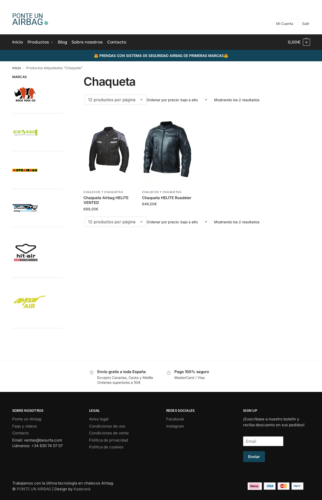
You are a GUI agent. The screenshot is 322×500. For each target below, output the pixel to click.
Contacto (20, 433)
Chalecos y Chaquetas (103, 192)
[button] (299, 42)
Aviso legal (98, 419)
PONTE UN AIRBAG (34, 489)
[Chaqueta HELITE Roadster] (167, 149)
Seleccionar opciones (109, 207)
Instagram (175, 426)
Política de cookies (106, 447)
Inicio (16, 68)
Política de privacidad (108, 440)
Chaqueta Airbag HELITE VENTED (106, 200)
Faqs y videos (24, 426)
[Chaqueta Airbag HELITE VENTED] (108, 149)
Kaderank (82, 489)
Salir (305, 23)
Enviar (254, 456)
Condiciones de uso (107, 426)
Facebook (175, 419)
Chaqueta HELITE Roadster (166, 197)
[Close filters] (64, 77)
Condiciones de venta (109, 433)
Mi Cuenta (284, 23)
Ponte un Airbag (26, 419)
